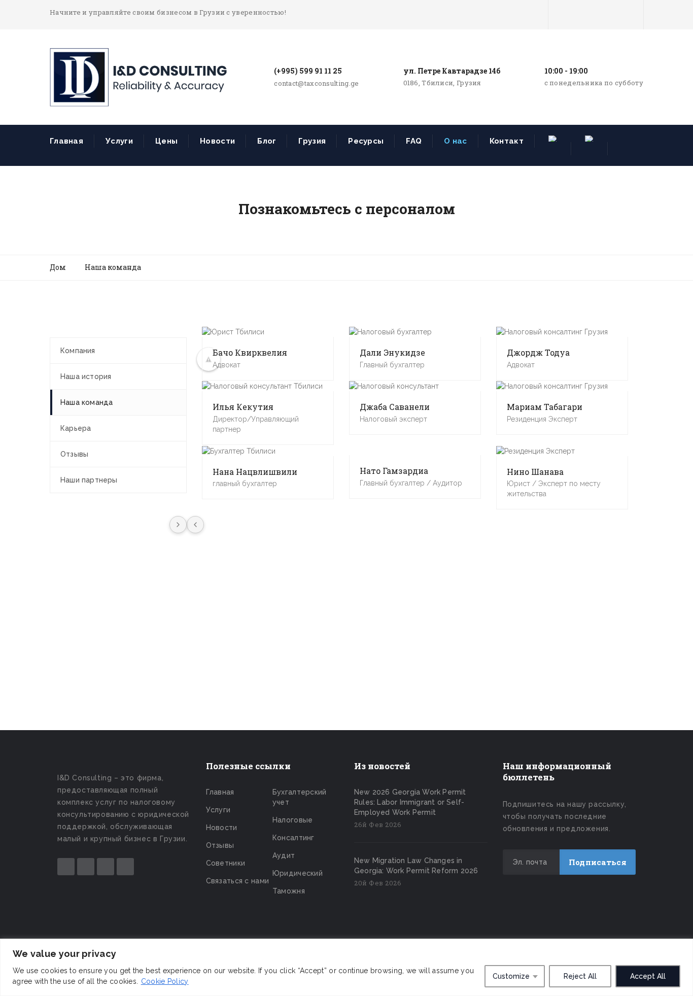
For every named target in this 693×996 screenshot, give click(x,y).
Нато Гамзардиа (394, 470)
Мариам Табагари (544, 406)
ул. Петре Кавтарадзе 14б (451, 71)
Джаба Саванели (395, 406)
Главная (66, 141)
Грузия (312, 141)
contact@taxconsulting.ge (316, 83)
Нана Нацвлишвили (255, 471)
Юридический (297, 873)
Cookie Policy (165, 981)
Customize (511, 976)
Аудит (283, 855)
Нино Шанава (535, 471)
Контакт (507, 141)
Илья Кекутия (243, 406)
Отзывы (220, 845)
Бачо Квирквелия (250, 352)
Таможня (288, 891)
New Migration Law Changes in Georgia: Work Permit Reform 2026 (416, 865)
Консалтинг (293, 838)
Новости (217, 141)
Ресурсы (366, 141)
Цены (166, 141)
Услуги (119, 141)
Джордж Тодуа (538, 352)
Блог (266, 141)
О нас (455, 141)
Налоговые (292, 820)
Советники (226, 863)
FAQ (414, 141)
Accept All (648, 976)
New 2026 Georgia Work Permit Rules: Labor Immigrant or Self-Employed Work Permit (410, 802)
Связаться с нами (237, 881)
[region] (346, 967)
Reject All (580, 976)
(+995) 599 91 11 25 (308, 71)
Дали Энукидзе (392, 352)
